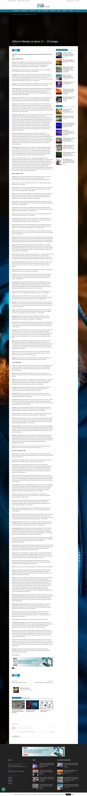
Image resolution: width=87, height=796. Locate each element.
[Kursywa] (19, 732)
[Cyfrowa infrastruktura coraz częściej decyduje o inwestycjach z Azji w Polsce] (18, 704)
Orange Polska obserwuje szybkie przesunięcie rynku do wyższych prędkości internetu (46, 765)
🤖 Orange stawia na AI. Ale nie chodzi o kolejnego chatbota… (69, 98)
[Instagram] (68, 1)
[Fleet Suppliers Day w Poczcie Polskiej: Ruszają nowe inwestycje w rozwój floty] (59, 162)
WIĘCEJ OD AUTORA (26, 697)
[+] (33, 731)
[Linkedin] (70, 1)
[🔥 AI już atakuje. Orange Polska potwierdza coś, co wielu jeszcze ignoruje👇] (36, 780)
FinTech (38, 10)
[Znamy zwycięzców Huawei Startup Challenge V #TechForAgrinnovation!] (59, 141)
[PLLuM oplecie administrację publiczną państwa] (46, 704)
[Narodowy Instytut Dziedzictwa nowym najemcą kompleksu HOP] (59, 77)
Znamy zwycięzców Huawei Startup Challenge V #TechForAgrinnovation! (69, 140)
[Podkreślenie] (20, 732)
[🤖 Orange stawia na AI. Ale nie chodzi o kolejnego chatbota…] (59, 99)
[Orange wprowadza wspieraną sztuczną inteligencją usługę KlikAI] (36, 787)
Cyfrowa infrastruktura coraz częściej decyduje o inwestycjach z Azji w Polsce (18, 711)
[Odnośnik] (30, 732)
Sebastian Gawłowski (25, 688)
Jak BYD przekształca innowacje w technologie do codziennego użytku (68, 54)
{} (32, 731)
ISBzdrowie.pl (10, 780)
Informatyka (16, 10)
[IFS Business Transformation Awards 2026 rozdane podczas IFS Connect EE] (59, 133)
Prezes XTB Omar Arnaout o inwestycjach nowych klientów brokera (46, 772)
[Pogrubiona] (17, 732)
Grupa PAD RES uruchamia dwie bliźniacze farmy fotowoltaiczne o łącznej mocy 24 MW (71, 779)
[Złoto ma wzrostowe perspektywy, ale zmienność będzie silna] (59, 111)
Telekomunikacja (24, 10)
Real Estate (64, 10)
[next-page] (14, 715)
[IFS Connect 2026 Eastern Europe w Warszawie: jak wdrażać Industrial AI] (59, 126)
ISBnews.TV (19, 0)
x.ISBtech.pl (10, 783)
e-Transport (45, 10)
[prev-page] (12, 715)
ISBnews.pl (10, 777)
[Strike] (22, 732)
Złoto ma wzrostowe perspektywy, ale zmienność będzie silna (68, 110)
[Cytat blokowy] (27, 732)
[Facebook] (66, 1)
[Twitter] (76, 1)
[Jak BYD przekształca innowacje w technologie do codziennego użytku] (59, 55)
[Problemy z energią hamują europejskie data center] (32, 704)
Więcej (72, 794)
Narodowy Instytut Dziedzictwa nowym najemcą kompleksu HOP (68, 76)
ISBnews (28, 0)
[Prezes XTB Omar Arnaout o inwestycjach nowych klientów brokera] (36, 773)
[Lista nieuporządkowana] (25, 732)
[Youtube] (78, 1)
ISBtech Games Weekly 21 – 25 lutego (19, 682)
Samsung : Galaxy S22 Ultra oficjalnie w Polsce (44, 682)
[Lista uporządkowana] (24, 732)
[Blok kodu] (29, 732)
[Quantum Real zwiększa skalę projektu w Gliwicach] (59, 62)
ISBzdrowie (24, 0)
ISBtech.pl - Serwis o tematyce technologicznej (17, 763)
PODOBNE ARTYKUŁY (17, 697)
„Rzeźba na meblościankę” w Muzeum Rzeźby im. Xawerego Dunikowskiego (68, 147)
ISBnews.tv (10, 778)
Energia (70, 10)
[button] (77, 11)
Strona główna (14, 14)
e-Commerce (52, 10)
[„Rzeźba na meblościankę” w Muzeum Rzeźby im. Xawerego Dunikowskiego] (59, 148)
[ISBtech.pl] (43, 5)
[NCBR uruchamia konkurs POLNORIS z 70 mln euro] (59, 118)
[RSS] (72, 1)
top (15, 668)
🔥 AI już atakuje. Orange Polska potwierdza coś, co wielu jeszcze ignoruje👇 (46, 779)
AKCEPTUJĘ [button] (68, 794)
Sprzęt (58, 10)
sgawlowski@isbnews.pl (12, 772)
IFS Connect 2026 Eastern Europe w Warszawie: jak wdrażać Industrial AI (68, 125)
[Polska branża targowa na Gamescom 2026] (59, 84)
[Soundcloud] (74, 1)
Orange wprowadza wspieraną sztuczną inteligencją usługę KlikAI (46, 786)
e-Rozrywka (32, 10)
